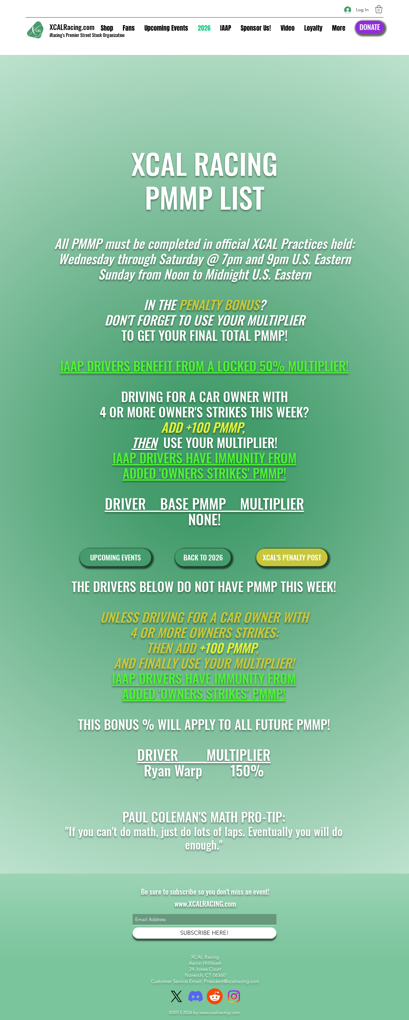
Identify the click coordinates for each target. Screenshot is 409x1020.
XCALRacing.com (72, 27)
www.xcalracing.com (219, 1012)
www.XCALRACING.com (205, 903)
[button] (378, 9)
